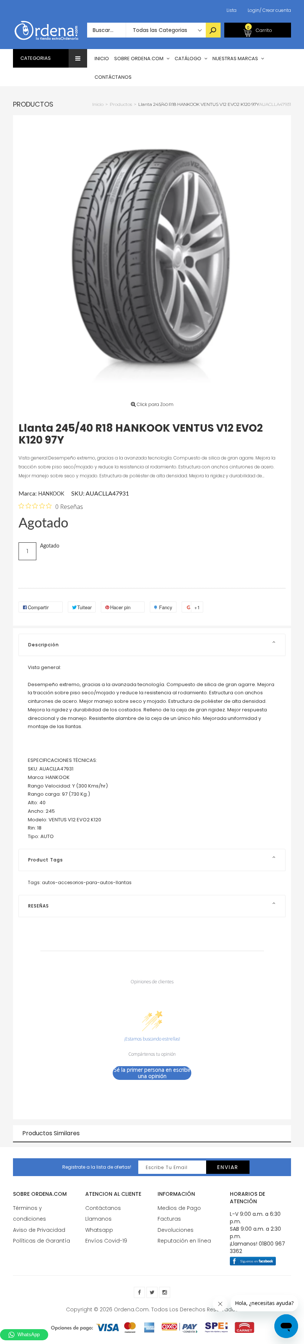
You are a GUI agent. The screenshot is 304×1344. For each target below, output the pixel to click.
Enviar (227, 1167)
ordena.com (131, 1309)
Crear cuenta (275, 10)
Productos (33, 104)
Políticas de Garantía (41, 1240)
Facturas (169, 1219)
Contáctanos (103, 1208)
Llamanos (98, 1219)
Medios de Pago (179, 1208)
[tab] (152, 645)
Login (254, 10)
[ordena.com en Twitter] (152, 1292)
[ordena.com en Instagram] (164, 1292)
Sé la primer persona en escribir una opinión (152, 1073)
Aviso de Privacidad (39, 1230)
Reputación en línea (184, 1240)
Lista (232, 10)
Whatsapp (99, 1230)
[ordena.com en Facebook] (139, 1292)
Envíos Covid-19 (106, 1240)
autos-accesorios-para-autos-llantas (87, 882)
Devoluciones (176, 1230)
